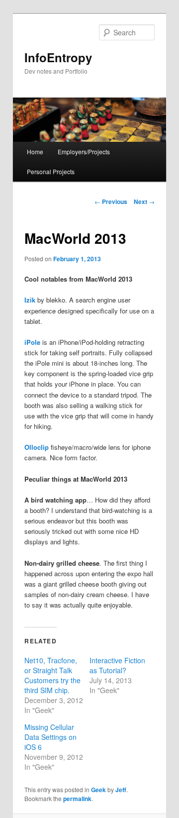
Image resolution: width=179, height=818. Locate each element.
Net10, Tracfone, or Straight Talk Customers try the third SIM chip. (52, 675)
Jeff (120, 789)
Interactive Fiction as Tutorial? (117, 665)
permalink (77, 798)
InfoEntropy (58, 57)
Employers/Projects (84, 151)
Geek (98, 789)
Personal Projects (51, 171)
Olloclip (36, 447)
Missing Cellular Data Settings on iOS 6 (50, 737)
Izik (29, 300)
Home (35, 151)
